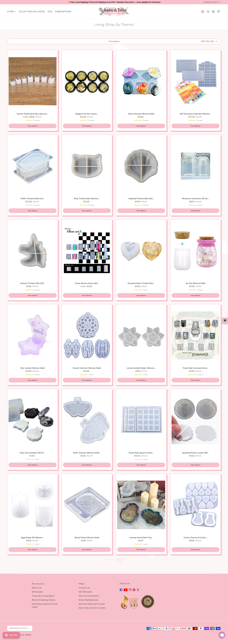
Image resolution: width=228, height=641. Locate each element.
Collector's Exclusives (32, 11)
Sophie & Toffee (23, 635)
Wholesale (37, 592)
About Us (36, 588)
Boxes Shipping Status (43, 600)
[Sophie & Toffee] (114, 12)
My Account (38, 584)
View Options (32, 126)
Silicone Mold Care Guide (92, 604)
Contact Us (84, 588)
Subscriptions (63, 11)
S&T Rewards (85, 592)
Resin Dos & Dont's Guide (92, 608)
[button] (218, 11)
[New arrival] (33, 81)
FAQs (81, 584)
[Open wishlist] (225, 321)
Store (10, 11)
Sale (50, 11)
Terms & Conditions (89, 596)
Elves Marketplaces (88, 600)
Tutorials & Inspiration (43, 596)
